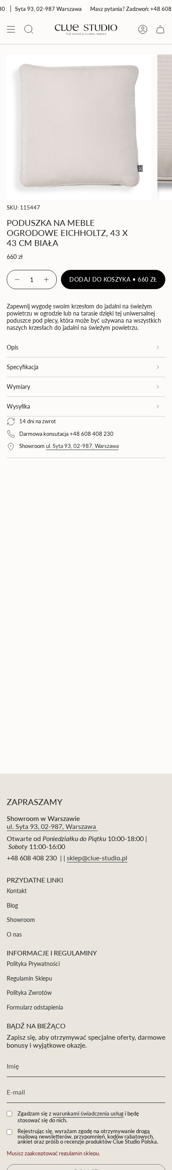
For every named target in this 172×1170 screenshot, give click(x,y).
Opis (12, 347)
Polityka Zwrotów (29, 992)
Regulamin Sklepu (29, 978)
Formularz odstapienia (35, 1007)
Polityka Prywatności (33, 963)
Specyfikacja (22, 366)
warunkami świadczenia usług (88, 1113)
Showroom (21, 919)
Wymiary (18, 386)
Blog (12, 905)
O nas (14, 934)
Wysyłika (18, 406)
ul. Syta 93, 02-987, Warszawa (82, 446)
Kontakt (17, 890)
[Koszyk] (160, 29)
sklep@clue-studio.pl (97, 858)
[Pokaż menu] (11, 29)
